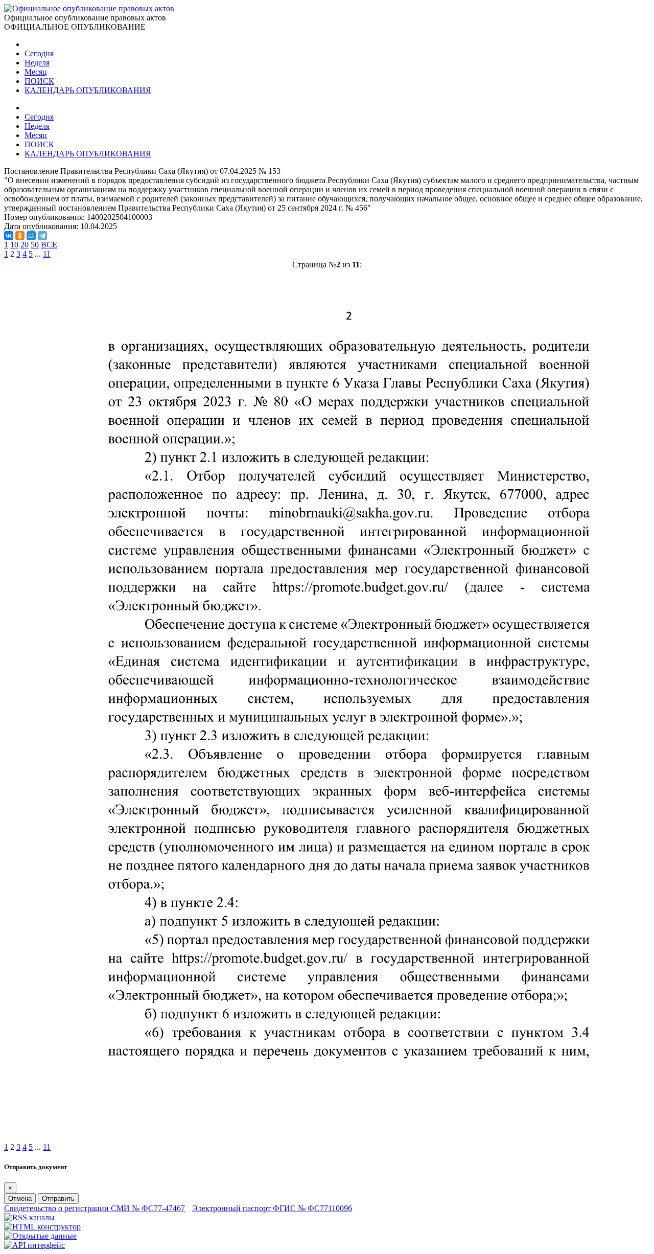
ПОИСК (39, 81)
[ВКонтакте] (8, 235)
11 (47, 253)
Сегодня (39, 53)
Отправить (58, 1198)
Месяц (36, 71)
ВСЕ (49, 244)
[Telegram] (42, 235)
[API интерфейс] (34, 1245)
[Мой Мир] (31, 235)
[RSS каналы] (29, 1217)
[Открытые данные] (40, 1236)
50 (35, 244)
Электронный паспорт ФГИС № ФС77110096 (272, 1208)
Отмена (20, 1198)
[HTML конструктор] (42, 1226)
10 (14, 244)
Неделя (37, 62)
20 (24, 244)
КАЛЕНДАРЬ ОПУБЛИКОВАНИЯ (88, 90)
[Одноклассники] (20, 235)
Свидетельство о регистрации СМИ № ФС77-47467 (94, 1208)
